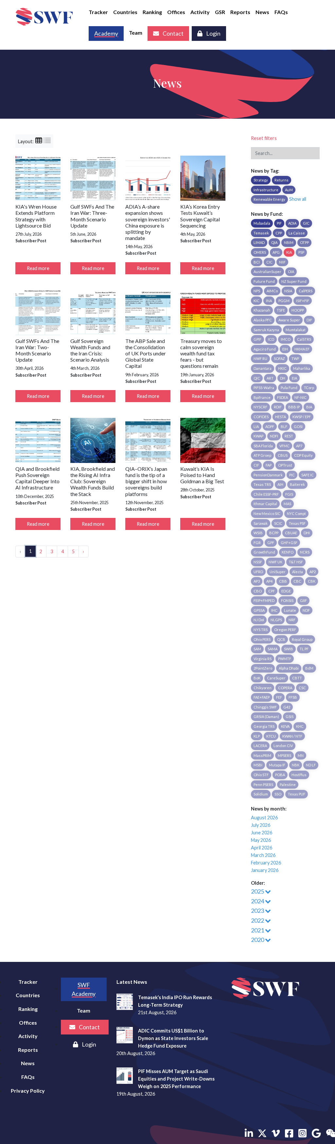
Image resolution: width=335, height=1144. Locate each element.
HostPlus (299, 775)
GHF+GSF (289, 542)
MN (301, 755)
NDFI (274, 436)
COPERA (285, 688)
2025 (258, 891)
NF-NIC (300, 397)
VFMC (284, 446)
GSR (220, 12)
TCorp (309, 387)
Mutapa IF (277, 765)
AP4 (269, 581)
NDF (306, 610)
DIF (309, 320)
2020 (258, 939)
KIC (256, 301)
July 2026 (260, 825)
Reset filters (264, 138)
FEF (279, 697)
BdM (309, 668)
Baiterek (297, 484)
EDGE (286, 591)
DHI (307, 533)
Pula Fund (289, 387)
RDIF (278, 407)
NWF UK (275, 562)
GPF (270, 542)
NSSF (258, 562)
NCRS (304, 552)
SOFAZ (279, 358)
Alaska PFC (263, 320)
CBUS (283, 455)
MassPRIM (262, 755)
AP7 (299, 446)
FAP (269, 465)
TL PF (304, 649)
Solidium (261, 794)
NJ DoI (259, 620)
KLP (257, 736)
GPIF (257, 339)
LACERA (260, 745)
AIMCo (272, 291)
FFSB (293, 697)
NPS (257, 291)
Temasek (261, 233)
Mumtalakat (296, 330)
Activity (200, 12)
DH (282, 378)
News (262, 12)
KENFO (287, 552)
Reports (240, 12)
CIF (256, 465)
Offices (176, 12)
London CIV (283, 745)
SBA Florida (263, 446)
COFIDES (261, 417)
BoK (257, 678)
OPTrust (285, 465)
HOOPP (297, 310)
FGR (257, 542)
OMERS (260, 252)
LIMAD (259, 242)
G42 (286, 707)
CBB (283, 581)
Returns (281, 180)
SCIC (278, 523)
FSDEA (282, 397)
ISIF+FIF (302, 301)
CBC (297, 581)
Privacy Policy (28, 1090)
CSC (302, 688)
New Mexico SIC (267, 513)
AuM (289, 190)
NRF (292, 620)
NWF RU (260, 358)
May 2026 (261, 840)
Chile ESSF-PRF (266, 494)
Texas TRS (262, 484)
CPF (271, 591)
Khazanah (262, 310)
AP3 (257, 581)
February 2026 (266, 862)
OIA (291, 271)
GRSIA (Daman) (266, 716)
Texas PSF (297, 523)
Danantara (263, 368)
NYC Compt (296, 513)
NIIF (282, 262)
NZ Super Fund (294, 281)
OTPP (304, 242)
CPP (278, 233)
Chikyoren (263, 688)
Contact (173, 33)
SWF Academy (84, 989)
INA (269, 301)
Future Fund (264, 281)
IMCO (286, 339)
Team (135, 32)
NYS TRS (261, 629)
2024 (258, 901)
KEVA (285, 726)
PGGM (284, 301)
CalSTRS (304, 339)
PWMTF (284, 659)
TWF (295, 358)
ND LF (311, 765)
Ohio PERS (262, 639)
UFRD (258, 572)
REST (289, 436)
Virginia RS (263, 659)
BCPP (273, 533)
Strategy (261, 180)
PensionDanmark (268, 475)
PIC (292, 475)
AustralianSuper (267, 271)
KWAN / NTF (292, 736)
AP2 (312, 572)
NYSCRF (260, 407)
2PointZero (263, 668)
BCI (257, 262)
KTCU (271, 736)
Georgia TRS (264, 726)
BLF (284, 426)
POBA (280, 775)
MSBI (258, 765)
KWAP (258, 436)
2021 (258, 930)
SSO (277, 794)
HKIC (282, 368)
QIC (257, 378)
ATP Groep (262, 455)
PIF (279, 223)
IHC (274, 610)
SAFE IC (307, 475)
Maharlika (301, 368)
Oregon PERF (285, 629)
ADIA (292, 223)
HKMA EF (301, 349)
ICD (271, 339)
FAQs (281, 12)
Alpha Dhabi (289, 668)
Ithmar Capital (265, 504)
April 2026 (261, 847)
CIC (269, 262)
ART (270, 378)
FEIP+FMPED (264, 600)
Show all (297, 199)
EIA (294, 378)
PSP (301, 252)
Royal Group (302, 639)
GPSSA (259, 610)
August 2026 (264, 817)
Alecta (297, 572)
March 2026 (263, 855)
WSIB (258, 533)
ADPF (269, 426)
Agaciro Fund (265, 349)
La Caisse (297, 233)
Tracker (98, 12)
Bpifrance (262, 397)
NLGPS (276, 620)
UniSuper (278, 572)
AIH (280, 484)
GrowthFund (264, 552)
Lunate (290, 610)
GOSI (298, 426)
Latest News (131, 982)
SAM (257, 649)
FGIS (289, 494)
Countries (125, 12)
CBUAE (291, 533)
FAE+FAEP (262, 697)
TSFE (281, 310)
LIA (256, 426)
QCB (281, 639)
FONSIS (287, 600)
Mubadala (262, 223)
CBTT (297, 678)
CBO (258, 591)
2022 (258, 920)
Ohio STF (261, 775)
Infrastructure (266, 190)
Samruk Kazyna (266, 330)
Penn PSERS (263, 784)
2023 (258, 910)
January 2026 (264, 870)
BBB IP (294, 407)
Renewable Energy (269, 199)
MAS (287, 504)
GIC (306, 223)
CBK (311, 581)
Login (212, 33)
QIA (274, 242)
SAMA (272, 649)
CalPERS (305, 291)
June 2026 (261, 832)
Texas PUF (296, 794)
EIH (285, 349)
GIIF (303, 600)
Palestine (288, 784)
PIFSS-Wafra (264, 387)
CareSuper (276, 678)
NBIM (288, 242)
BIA (309, 407)
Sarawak (261, 523)
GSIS (289, 716)
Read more (38, 268)
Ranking (152, 12)
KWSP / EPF (301, 417)
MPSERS (284, 755)
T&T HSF (296, 562)
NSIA (288, 291)
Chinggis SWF (265, 707)
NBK (295, 765)
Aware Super (289, 320)
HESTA (280, 417)
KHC (300, 726)
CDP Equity (303, 455)
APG (276, 252)
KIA (289, 252)
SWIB (288, 649)
